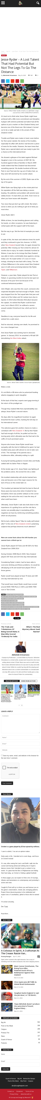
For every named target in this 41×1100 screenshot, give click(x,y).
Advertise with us (26, 1094)
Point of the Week (7, 1026)
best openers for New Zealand (27, 596)
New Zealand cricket (22, 524)
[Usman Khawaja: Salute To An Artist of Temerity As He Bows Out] (20, 689)
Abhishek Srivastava (10, 75)
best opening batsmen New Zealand (12, 598)
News (3, 1036)
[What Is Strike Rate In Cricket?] (34, 689)
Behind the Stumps (29, 1078)
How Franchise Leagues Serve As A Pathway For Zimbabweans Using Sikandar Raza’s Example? (6, 698)
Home (2, 51)
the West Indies (15, 338)
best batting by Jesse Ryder (15, 594)
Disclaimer (19, 1091)
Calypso (3, 1029)
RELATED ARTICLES (12, 681)
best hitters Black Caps (9, 596)
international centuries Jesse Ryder (12, 602)
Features (4, 1043)
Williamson (13, 270)
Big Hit (8, 51)
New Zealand (10, 245)
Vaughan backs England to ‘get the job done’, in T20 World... (26, 994)
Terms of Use (30, 1091)
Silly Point (23, 1081)
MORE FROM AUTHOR (28, 681)
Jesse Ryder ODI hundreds (31, 607)
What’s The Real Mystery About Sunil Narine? (31, 629)
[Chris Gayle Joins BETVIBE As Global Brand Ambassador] (7, 985)
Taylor (3, 270)
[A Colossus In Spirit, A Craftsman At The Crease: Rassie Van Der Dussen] (20, 935)
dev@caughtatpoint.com (20, 1086)
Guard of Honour (6, 1039)
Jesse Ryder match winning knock (12, 607)
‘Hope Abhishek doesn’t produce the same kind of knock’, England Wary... (27, 1006)
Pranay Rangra (6, 956)
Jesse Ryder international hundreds (12, 605)
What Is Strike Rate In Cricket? (33, 695)
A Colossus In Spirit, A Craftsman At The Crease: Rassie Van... (20, 952)
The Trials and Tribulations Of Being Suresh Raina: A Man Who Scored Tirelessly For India (10, 632)
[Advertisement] (20, 27)
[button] (37, 3)
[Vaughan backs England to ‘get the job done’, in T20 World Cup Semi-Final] (7, 996)
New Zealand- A (18, 431)
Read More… (5, 913)
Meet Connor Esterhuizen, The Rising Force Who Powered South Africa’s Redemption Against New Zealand (26, 970)
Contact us (10, 1091)
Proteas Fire (5, 1033)
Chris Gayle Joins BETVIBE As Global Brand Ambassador (25, 983)
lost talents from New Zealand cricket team (15, 609)
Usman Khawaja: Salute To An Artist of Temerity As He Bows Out (20, 697)
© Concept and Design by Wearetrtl (20, 1097)
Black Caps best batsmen (9, 600)
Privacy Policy (14, 1094)
